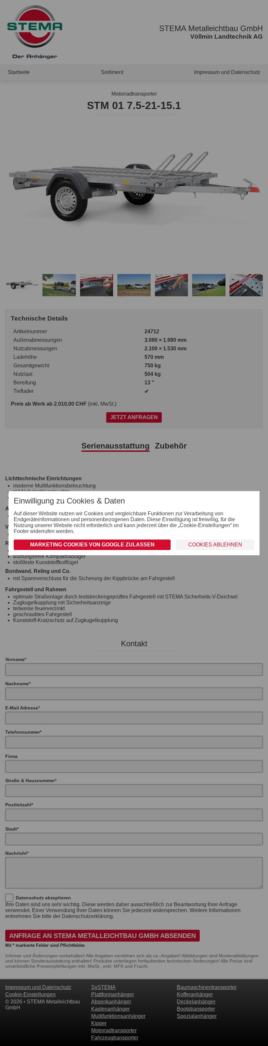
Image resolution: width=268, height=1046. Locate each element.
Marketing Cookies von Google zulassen (92, 544)
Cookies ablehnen (215, 544)
